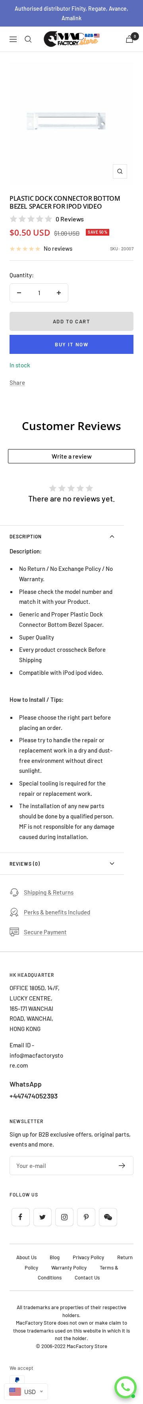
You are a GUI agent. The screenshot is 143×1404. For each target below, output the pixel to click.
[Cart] (129, 39)
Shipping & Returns (48, 892)
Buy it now (71, 344)
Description (26, 536)
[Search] (28, 39)
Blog (55, 1257)
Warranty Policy (69, 1267)
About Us (26, 1257)
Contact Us (87, 1277)
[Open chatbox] (125, 1387)
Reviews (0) (25, 863)
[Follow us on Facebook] (20, 1217)
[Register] (122, 1165)
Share (17, 382)
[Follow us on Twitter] (42, 1217)
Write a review (72, 456)
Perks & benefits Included (57, 912)
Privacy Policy (88, 1257)
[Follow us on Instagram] (64, 1217)
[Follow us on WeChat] (108, 1217)
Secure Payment (45, 931)
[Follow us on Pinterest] (86, 1217)
